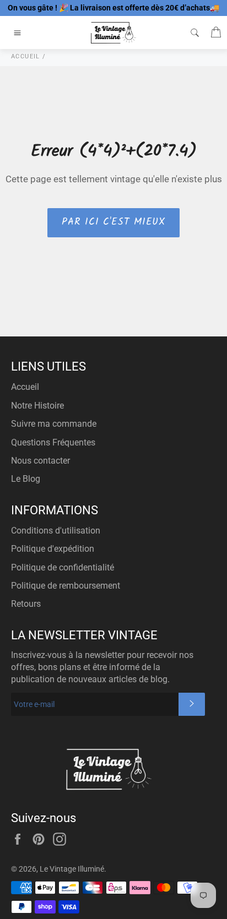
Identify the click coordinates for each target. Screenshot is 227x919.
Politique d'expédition (52, 548)
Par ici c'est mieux (113, 222)
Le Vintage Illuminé (72, 868)
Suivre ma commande (53, 423)
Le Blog (25, 479)
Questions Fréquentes (53, 442)
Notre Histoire (37, 405)
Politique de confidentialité (62, 567)
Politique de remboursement (65, 585)
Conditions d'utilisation (55, 530)
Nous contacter (40, 460)
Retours (26, 604)
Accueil (25, 387)
